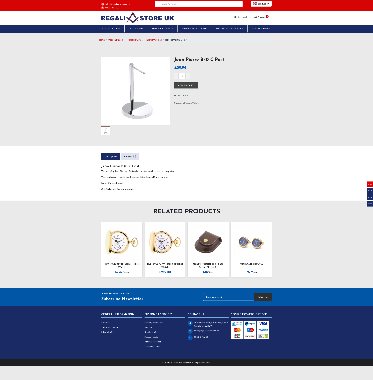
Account (242, 17)
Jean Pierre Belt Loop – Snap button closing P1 (208, 265)
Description (111, 156)
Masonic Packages (162, 28)
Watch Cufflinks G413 (251, 263)
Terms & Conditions (110, 327)
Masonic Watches (153, 39)
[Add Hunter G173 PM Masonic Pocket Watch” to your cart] (162, 240)
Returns (148, 327)
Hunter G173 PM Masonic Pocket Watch (165, 265)
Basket (263, 16)
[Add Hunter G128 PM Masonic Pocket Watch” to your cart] (119, 240)
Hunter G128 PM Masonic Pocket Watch (122, 265)
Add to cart (186, 85)
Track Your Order (152, 346)
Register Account (153, 341)
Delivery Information (154, 322)
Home (102, 39)
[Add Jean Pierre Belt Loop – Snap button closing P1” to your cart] (205, 240)
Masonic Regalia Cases (195, 28)
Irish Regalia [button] (136, 28)
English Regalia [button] (111, 28)
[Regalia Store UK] (137, 17)
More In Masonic (261, 28)
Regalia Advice (151, 332)
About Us (105, 322)
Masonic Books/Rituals (229, 28)
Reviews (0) (130, 156)
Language (263, 3)
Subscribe (263, 296)
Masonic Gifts (134, 39)
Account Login (151, 337)
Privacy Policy (107, 332)
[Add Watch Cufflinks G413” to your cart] (248, 240)
